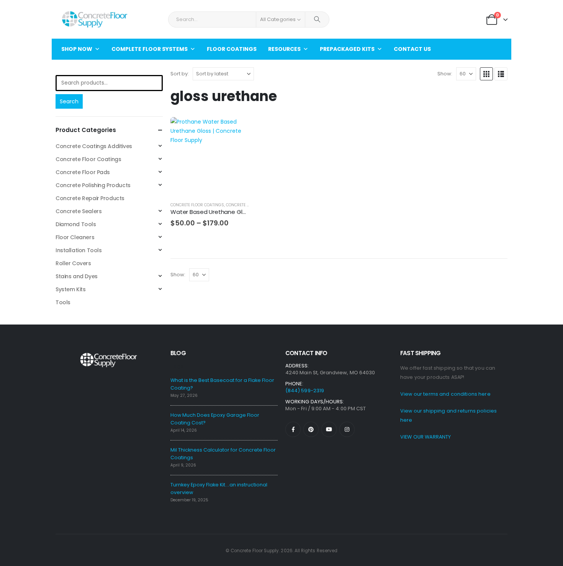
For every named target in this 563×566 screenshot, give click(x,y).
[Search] (317, 19)
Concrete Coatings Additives (94, 146)
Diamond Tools (76, 224)
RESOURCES (284, 49)
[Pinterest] (311, 429)
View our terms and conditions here (445, 394)
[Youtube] (329, 429)
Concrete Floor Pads (83, 172)
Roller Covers (73, 263)
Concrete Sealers (244, 205)
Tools (63, 302)
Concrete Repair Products (90, 198)
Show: (444, 73)
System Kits (70, 289)
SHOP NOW (76, 49)
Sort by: (179, 73)
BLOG (178, 353)
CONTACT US (412, 49)
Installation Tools (78, 250)
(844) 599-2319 (304, 390)
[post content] (209, 156)
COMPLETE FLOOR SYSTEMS (149, 49)
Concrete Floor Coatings (197, 205)
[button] (486, 73)
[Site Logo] (94, 19)
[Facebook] (293, 429)
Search (69, 101)
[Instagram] (347, 429)
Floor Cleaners (75, 237)
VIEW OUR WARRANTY (425, 437)
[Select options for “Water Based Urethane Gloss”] (236, 130)
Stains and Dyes (77, 276)
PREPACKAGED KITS (347, 49)
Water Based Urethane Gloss (211, 212)
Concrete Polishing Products (93, 185)
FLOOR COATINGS (232, 49)
